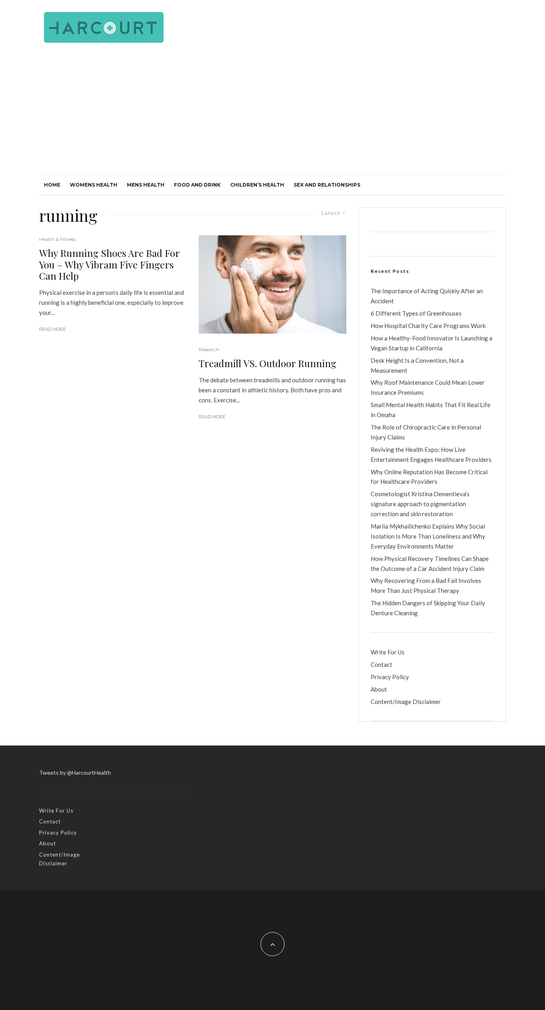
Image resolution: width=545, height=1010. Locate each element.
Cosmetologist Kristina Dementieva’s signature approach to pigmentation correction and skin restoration (420, 503)
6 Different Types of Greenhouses (416, 313)
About (379, 689)
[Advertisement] (272, 115)
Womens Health (93, 185)
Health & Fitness (57, 239)
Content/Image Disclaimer (406, 701)
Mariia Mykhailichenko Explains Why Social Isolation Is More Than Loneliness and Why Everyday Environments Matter (428, 536)
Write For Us (388, 652)
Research (209, 349)
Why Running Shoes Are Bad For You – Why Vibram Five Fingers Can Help (109, 264)
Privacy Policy (390, 676)
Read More (52, 329)
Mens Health (145, 185)
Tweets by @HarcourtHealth (75, 772)
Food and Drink (197, 185)
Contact (381, 664)
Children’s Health (257, 185)
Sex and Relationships (327, 185)
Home (52, 185)
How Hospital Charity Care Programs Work (428, 325)
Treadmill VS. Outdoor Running (267, 363)
